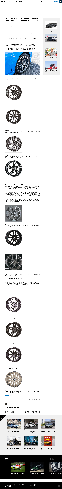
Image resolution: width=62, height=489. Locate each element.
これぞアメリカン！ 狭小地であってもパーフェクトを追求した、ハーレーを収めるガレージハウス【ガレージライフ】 (13, 412)
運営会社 (34, 485)
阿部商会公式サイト (8, 395)
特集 (19, 1)
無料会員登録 (56, 1)
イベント (22, 1)
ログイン (52, 1)
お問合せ (27, 485)
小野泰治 (9, 404)
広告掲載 (31, 485)
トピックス (9, 1)
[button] (53, 459)
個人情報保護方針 (22, 485)
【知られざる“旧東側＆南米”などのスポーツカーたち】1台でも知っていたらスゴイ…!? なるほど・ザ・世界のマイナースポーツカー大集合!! (31, 412)
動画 (16, 1)
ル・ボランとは (16, 485)
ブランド (13, 1)
